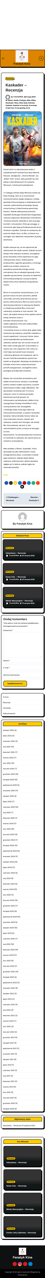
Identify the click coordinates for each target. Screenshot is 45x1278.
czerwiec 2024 (9, 873)
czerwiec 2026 (9, 741)
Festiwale (7, 708)
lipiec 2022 (7, 999)
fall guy (23, 100)
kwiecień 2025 (9, 818)
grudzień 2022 (9, 972)
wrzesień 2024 (9, 856)
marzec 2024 (8, 889)
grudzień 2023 (9, 906)
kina (16, 103)
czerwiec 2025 (9, 807)
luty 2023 (7, 961)
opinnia (9, 105)
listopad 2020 (8, 1109)
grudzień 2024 (9, 840)
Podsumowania (9, 714)
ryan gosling (20, 108)
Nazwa (6, 661)
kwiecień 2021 (8, 1081)
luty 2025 (7, 829)
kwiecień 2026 (9, 752)
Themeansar (22, 1275)
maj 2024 (7, 878)
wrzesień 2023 (9, 922)
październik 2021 (10, 1048)
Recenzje (9, 78)
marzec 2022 (8, 1021)
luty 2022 (7, 1027)
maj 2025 (7, 813)
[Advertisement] (22, 26)
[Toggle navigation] (3, 58)
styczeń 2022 (8, 1032)
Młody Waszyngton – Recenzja (19, 601)
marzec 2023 (8, 955)
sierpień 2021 (8, 1059)
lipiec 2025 (7, 802)
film (29, 100)
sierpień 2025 (8, 796)
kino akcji (23, 103)
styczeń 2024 (8, 900)
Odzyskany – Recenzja (16, 553)
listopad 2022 (8, 977)
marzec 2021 (8, 1087)
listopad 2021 (8, 1043)
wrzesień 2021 (9, 1054)
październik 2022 (10, 983)
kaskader (10, 103)
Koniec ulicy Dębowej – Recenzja (21, 1233)
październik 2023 (10, 917)
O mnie (5, 697)
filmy (33, 100)
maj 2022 (7, 1010)
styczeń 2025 (8, 835)
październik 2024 (10, 851)
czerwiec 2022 (9, 1005)
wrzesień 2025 (9, 791)
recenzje (33, 105)
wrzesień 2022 (9, 988)
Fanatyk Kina (22, 63)
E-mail (6, 668)
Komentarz (8, 630)
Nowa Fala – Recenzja (16, 577)
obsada (32, 103)
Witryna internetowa (11, 675)
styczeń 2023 (8, 966)
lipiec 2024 (7, 867)
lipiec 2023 (7, 933)
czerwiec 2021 (9, 1070)
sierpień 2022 (8, 994)
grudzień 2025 (9, 774)
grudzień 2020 (9, 1103)
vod (28, 108)
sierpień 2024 (8, 862)
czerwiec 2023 (9, 939)
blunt (11, 100)
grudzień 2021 (9, 1037)
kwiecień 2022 (9, 1016)
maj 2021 (6, 1076)
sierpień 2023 (8, 928)
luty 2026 (7, 763)
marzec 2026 (8, 758)
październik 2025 (10, 785)
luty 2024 (7, 895)
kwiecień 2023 (9, 950)
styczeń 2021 (8, 1098)
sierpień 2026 (8, 730)
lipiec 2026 (7, 736)
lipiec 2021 (7, 1065)
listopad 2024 (8, 845)
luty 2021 (7, 1092)
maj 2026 (7, 747)
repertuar (10, 108)
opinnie (16, 105)
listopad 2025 (8, 780)
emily (16, 100)
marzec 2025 (8, 824)
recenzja (24, 105)
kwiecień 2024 (9, 884)
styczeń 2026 (8, 769)
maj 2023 (7, 944)
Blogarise (34, 1272)
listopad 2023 (8, 911)
